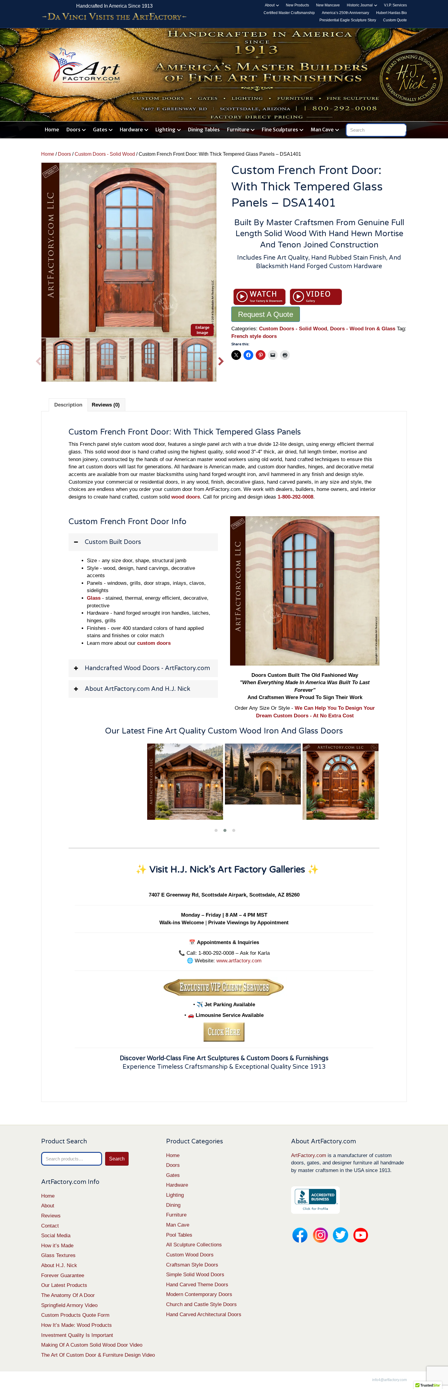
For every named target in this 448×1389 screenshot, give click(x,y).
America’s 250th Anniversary (345, 13)
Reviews (51, 1216)
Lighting (165, 129)
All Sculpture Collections (194, 1245)
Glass (94, 598)
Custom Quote (395, 20)
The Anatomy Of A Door (68, 1295)
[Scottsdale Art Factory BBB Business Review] (315, 1200)
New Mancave (328, 5)
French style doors (254, 336)
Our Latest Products (64, 1285)
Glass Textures (58, 1255)
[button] (143, 542)
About (270, 5)
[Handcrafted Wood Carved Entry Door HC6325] (186, 774)
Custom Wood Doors (190, 1255)
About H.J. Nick (59, 1265)
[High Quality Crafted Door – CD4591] (342, 782)
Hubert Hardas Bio (391, 13)
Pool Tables (179, 1235)
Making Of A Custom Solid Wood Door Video (91, 1345)
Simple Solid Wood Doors (195, 1274)
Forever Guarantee (62, 1275)
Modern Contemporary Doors (199, 1294)
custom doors (154, 643)
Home (52, 129)
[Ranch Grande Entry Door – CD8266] (108, 782)
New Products (297, 5)
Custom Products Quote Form (75, 1315)
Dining (173, 1205)
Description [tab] (68, 405)
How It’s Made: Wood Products (76, 1325)
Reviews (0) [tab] (106, 405)
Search (117, 1158)
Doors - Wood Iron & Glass (362, 329)
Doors (73, 129)
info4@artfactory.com (389, 1380)
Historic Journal (360, 5)
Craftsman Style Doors (192, 1265)
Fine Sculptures (280, 129)
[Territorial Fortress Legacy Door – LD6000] (264, 782)
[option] (129, 250)
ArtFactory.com (308, 1155)
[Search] (403, 128)
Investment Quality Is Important (77, 1335)
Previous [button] (38, 360)
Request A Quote (265, 314)
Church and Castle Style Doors (201, 1304)
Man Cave (322, 129)
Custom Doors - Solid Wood (105, 154)
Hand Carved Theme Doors (197, 1285)
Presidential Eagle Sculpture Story (347, 20)
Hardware (131, 129)
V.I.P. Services (395, 5)
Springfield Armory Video (69, 1305)
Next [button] (221, 360)
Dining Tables (204, 129)
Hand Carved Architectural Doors (203, 1314)
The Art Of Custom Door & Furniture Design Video (98, 1355)
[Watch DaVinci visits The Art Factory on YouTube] (114, 17)
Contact (50, 1226)
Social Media (55, 1235)
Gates (100, 129)
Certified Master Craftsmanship (289, 13)
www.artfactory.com (238, 961)
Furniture (238, 129)
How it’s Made (57, 1246)
